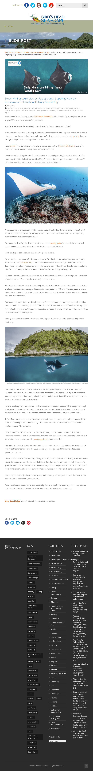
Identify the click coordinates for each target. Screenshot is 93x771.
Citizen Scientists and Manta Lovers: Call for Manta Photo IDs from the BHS (80, 683)
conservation (32, 568)
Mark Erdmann (25, 262)
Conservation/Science (59, 579)
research (12, 146)
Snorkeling (55, 681)
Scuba (53, 677)
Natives (54, 633)
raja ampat (53, 110)
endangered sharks (41, 439)
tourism (77, 110)
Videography (55, 728)
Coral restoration (57, 583)
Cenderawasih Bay (34, 564)
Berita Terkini (32, 552)
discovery (31, 587)
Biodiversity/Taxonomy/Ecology (36, 52)
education (50, 108)
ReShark (54, 669)
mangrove (31, 645)
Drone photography (56, 593)
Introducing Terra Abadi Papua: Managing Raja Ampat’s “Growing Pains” (80, 607)
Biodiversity (55, 555)
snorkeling (31, 708)
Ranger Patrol (56, 653)
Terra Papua (55, 693)
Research (54, 665)
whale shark (32, 747)
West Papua (32, 743)
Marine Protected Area (25, 110)
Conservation (24, 108)
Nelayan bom (56, 637)
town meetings (33, 722)
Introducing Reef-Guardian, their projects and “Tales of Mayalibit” (80, 734)
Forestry (54, 614)
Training (54, 702)
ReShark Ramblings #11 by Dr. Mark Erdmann (80, 553)
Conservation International (43, 116)
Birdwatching (56, 567)
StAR (52, 685)
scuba (64, 110)
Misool (30, 661)
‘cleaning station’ (56, 243)
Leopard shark (33, 640)
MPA (37, 661)
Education (54, 602)
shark (30, 703)
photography (36, 110)
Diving (53, 588)
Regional (54, 661)
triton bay (31, 727)
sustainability (70, 110)
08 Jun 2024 (10, 106)
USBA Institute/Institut (57, 723)
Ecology (54, 598)
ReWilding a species (58, 673)
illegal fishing (32, 622)
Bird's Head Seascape (13, 52)
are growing (74, 136)
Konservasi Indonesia (66, 146)
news (30, 666)
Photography (56, 649)
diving (45, 108)
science (30, 694)
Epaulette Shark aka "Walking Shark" (57, 608)
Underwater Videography (55, 717)
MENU (10, 26)
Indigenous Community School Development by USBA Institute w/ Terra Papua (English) (80, 565)
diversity (40, 108)
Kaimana (31, 636)
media (53, 629)
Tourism (54, 698)
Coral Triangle (33, 108)
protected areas (45, 110)
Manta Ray (14, 110)
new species (32, 671)
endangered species (59, 108)
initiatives (8, 110)
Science (60, 110)
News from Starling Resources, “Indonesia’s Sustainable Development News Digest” (80, 669)
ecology (31, 596)
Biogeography (56, 563)
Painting (54, 645)
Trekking (54, 706)
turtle (30, 731)
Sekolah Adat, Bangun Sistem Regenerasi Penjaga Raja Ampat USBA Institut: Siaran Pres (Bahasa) (80, 581)
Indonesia (77, 108)
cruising (30, 582)
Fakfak (30, 617)
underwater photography (32, 737)
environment (70, 108)
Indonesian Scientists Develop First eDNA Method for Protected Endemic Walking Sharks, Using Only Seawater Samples (80, 720)
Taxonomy (55, 689)
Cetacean (54, 575)
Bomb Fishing (56, 571)
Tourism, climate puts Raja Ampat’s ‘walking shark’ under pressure (80, 595)
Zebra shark (32, 752)
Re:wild (53, 657)
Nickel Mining (56, 641)
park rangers (32, 675)
